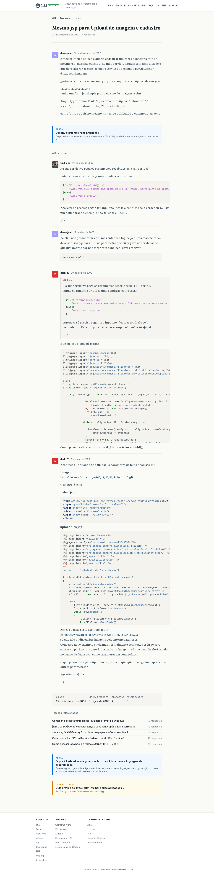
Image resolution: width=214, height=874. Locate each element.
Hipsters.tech (94, 842)
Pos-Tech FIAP (63, 842)
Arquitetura (41, 860)
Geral (118, 5)
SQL (151, 5)
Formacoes (61, 829)
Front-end (65, 18)
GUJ (54, 18)
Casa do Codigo (96, 838)
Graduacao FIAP (64, 838)
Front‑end (130, 5)
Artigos (59, 833)
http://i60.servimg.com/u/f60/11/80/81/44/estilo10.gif (96, 477)
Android (173, 5)
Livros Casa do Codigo (67, 847)
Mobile (142, 5)
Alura (90, 824)
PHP (164, 5)
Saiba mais (105, 870)
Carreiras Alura (63, 824)
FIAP (89, 833)
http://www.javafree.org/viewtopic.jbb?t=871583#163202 (99, 635)
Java (110, 5)
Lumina (91, 829)
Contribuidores (119, 870)
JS (157, 5)
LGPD (131, 870)
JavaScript (41, 847)
